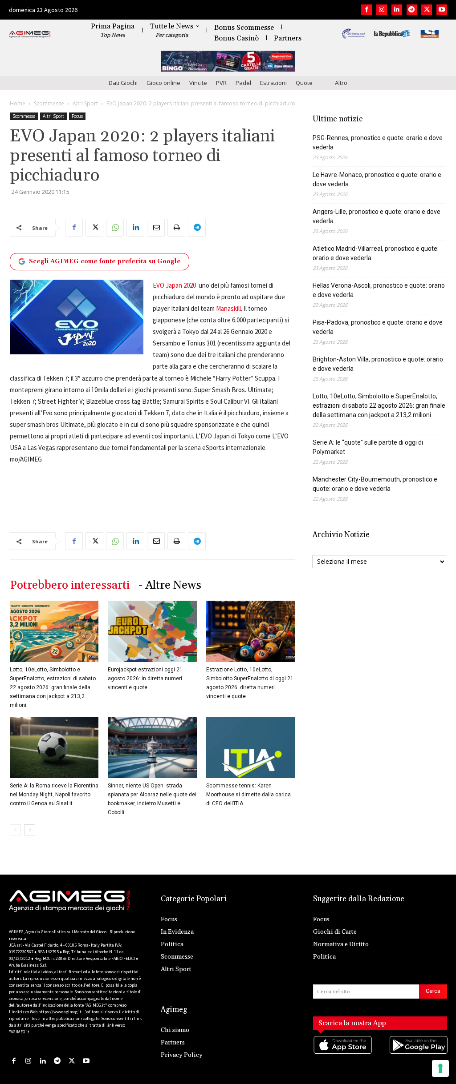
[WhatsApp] (115, 228)
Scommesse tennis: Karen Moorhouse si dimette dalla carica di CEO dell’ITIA (248, 795)
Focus (77, 116)
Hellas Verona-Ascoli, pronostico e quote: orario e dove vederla (379, 290)
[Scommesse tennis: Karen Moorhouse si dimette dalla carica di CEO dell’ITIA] (250, 747)
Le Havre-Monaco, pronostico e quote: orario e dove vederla (377, 179)
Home (17, 103)
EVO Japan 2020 (174, 285)
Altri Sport (85, 103)
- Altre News (169, 585)
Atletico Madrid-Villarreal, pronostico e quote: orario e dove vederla (376, 253)
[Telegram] (412, 9)
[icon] (342, 1054)
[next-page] (29, 829)
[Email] (156, 228)
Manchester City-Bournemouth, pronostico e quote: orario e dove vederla (375, 484)
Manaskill (228, 308)
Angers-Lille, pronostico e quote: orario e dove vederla (376, 216)
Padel (243, 83)
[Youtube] (441, 9)
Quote (304, 83)
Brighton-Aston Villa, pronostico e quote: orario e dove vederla (378, 364)
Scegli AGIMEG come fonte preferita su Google (105, 261)
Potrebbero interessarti (70, 585)
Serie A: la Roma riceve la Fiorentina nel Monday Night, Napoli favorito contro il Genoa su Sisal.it (54, 795)
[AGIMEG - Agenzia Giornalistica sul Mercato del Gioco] (30, 34)
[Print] (176, 228)
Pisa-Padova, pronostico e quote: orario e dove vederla (378, 327)
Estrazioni (273, 83)
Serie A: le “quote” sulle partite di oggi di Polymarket (368, 447)
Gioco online (163, 83)
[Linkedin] (396, 9)
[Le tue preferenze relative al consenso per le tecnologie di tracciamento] (440, 1068)
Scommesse (49, 103)
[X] (426, 9)
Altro (341, 83)
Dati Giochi (123, 83)
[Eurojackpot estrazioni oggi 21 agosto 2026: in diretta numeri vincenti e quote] (152, 631)
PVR (221, 83)
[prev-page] (15, 829)
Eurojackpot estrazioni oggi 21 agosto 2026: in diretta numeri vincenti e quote (145, 678)
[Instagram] (381, 9)
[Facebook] (366, 9)
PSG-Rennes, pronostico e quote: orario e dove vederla (378, 142)
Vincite (198, 83)
